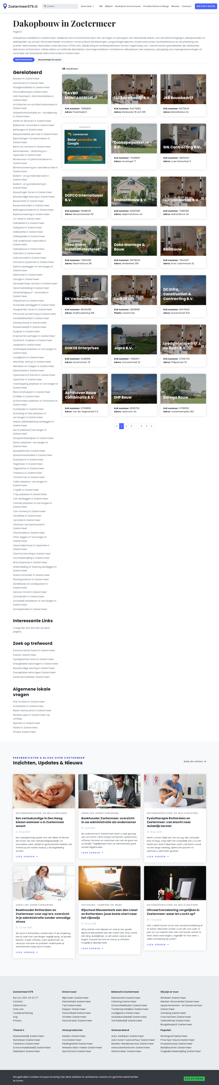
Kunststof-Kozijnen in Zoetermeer (32, 340)
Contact (186, 6)
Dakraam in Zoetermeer (27, 253)
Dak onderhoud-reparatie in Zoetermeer (29, 242)
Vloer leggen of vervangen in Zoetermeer (30, 539)
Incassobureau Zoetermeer (176, 1043)
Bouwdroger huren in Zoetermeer (32, 192)
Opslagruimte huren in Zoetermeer (33, 659)
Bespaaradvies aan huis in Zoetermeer (35, 134)
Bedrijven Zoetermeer (128, 6)
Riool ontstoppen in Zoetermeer (32, 392)
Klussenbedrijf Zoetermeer (28, 1036)
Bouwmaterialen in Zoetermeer (31, 205)
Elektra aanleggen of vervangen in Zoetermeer (33, 268)
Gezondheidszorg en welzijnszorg (41, 813)
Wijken (109, 6)
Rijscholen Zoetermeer (75, 997)
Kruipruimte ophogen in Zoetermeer (34, 336)
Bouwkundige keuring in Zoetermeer (34, 196)
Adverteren (206, 6)
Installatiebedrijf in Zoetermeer (31, 318)
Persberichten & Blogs (156, 6)
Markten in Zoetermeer (26, 723)
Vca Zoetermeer (72, 1040)
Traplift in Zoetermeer (26, 490)
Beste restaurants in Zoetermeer (32, 710)
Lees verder (25, 856)
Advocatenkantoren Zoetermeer (130, 1047)
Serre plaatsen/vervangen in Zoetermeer (30, 432)
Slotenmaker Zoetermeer (126, 1051)
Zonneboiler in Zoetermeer (28, 596)
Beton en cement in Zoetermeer (32, 146)
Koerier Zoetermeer (24, 655)
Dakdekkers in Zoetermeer (28, 223)
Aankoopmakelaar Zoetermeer (31, 677)
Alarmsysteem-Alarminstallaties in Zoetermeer (33, 98)
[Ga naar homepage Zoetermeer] (20, 6)
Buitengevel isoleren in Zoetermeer (33, 210)
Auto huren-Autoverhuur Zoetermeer (133, 1040)
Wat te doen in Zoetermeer (29, 701)
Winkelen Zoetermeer (173, 997)
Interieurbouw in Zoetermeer (30, 322)
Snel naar (86, 6)
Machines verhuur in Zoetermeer (32, 361)
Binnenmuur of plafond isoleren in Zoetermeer (32, 161)
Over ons (18, 1009)
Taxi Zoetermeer (72, 1005)
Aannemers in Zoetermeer (28, 83)
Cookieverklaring (23, 1013)
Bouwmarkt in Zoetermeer (28, 201)
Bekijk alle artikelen (193, 761)
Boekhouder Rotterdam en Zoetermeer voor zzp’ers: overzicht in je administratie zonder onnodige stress (43, 916)
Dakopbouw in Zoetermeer (29, 249)
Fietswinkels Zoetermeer (76, 1001)
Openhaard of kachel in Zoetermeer (34, 375)
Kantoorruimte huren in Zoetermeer (34, 650)
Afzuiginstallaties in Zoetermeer (31, 87)
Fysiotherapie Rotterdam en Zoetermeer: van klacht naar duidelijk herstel (169, 822)
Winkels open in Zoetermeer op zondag (31, 717)
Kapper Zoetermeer (74, 1009)
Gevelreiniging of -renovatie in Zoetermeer (30, 294)
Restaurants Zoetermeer (125, 997)
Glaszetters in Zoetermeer (28, 300)
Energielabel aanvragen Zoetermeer (34, 672)
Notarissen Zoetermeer (26, 1040)
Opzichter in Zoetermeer (27, 379)
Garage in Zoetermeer (26, 279)
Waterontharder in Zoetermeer (31, 575)
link (33, 628)
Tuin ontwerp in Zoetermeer (29, 511)
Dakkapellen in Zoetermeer (29, 236)
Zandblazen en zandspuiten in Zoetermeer (30, 585)
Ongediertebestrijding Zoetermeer (180, 1051)
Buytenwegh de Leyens (49, 59)
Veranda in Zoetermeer (27, 520)
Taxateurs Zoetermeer (26, 1043)
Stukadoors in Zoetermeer (28, 459)
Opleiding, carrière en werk (101, 904)
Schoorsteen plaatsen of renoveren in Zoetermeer (35, 402)
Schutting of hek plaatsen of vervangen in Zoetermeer (29, 415)
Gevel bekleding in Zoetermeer (31, 288)
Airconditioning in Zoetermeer (30, 92)
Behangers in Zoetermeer (28, 129)
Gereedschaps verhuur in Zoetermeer (35, 283)
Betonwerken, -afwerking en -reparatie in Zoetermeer (30, 153)
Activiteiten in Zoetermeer (28, 706)
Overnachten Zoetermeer (175, 1017)
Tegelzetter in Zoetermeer (28, 468)
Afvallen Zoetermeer (74, 1017)
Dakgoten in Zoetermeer (27, 227)
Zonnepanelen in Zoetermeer (30, 609)
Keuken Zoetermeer (74, 1036)
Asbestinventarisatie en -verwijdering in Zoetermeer (35, 114)
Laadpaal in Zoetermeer (27, 344)
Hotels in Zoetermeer (25, 727)
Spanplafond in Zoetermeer (29, 451)
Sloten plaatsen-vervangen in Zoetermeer (30, 444)
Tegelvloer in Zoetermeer (28, 464)
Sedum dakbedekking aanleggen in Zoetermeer (33, 423)
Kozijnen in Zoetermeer (26, 331)
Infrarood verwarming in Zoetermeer (34, 314)
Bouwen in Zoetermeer (26, 78)
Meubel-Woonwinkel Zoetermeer (179, 1001)
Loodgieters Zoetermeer (125, 1013)
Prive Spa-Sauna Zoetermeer (177, 1040)
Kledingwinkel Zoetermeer (77, 1043)
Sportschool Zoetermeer (76, 1051)
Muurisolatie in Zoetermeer (28, 370)
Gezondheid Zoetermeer (76, 1013)
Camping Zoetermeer (173, 1013)
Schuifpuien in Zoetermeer (28, 409)
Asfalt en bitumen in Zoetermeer (32, 121)
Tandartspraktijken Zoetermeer (130, 1009)
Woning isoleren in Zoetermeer (31, 579)
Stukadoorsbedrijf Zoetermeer (129, 1017)
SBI (100, 6)
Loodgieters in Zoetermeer (28, 357)
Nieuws (175, 6)
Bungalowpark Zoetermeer (176, 1024)
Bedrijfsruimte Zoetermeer (176, 1047)
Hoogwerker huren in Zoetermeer (32, 309)
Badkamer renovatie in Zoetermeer (34, 125)
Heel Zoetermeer (23, 59)
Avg (15, 1017)
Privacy (17, 1020)
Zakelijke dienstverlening (100, 813)
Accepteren (194, 1078)
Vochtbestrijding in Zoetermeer (31, 558)
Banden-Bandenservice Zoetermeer (132, 1043)
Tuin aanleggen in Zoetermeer (30, 498)
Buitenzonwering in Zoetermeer (31, 214)
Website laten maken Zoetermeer (82, 1047)
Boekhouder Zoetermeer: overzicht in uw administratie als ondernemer (108, 820)
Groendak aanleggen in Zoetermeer (34, 305)
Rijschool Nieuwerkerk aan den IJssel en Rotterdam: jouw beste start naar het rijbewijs (109, 914)
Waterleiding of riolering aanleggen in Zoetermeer (35, 568)
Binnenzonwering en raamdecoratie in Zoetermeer (35, 169)
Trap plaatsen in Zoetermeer (30, 494)
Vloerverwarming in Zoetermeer (32, 553)
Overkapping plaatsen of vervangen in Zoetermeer (35, 385)
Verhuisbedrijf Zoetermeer (126, 1020)
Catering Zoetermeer (123, 1001)
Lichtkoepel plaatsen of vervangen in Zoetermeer (34, 351)
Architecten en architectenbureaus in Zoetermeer (35, 106)
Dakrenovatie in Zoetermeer (29, 257)
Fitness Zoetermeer (24, 732)
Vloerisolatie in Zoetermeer (29, 532)
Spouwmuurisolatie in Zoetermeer (32, 455)
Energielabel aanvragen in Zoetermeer (35, 663)
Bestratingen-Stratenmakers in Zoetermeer (31, 140)
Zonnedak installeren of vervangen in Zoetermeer (34, 602)
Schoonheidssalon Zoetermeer (129, 1005)
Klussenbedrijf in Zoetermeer (30, 327)
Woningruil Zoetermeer (174, 1036)
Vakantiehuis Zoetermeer (175, 1020)
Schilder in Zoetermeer (26, 396)
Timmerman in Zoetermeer (29, 477)
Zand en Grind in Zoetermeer (30, 592)
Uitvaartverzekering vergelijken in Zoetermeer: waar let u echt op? (173, 912)
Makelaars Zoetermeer (26, 1051)
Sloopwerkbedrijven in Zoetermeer (33, 438)
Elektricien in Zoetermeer (28, 274)
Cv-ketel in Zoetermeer (27, 218)
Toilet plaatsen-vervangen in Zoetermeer (30, 483)
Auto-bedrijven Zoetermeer (127, 1036)
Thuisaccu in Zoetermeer (27, 473)
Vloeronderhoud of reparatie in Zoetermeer (31, 547)
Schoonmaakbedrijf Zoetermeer (32, 1047)
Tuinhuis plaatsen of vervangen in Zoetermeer (32, 505)
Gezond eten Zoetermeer (77, 1020)
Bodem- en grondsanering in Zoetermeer (29, 186)
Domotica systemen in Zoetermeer (33, 262)
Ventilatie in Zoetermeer (27, 515)
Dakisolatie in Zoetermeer (28, 232)
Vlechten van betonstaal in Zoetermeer (29, 526)
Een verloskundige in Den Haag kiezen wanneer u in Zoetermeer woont (40, 822)
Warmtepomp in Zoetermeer (30, 562)
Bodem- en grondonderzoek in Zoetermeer (31, 177)
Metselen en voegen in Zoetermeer (33, 366)
